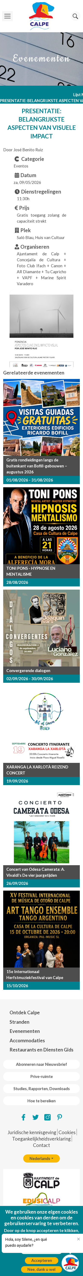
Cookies (67, 1132)
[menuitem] (41, 1012)
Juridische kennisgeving (31, 1132)
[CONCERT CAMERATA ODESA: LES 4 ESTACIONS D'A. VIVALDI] (41, 826)
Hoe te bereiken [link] (41, 1100)
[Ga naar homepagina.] (41, 16)
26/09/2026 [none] (17, 883)
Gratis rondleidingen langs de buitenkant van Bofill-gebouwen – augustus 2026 (36, 466)
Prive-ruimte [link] (41, 1076)
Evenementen (25, 1031)
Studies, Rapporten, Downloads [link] (41, 1088)
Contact (41, 1145)
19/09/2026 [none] (17, 781)
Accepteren (41, 1260)
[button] (75, 16)
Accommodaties (27, 1040)
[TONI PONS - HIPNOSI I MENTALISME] (41, 525)
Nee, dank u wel (41, 1269)
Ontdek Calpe (25, 1012)
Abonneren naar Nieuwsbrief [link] (41, 1064)
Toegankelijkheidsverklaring (41, 1139)
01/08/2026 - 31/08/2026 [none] (29, 480)
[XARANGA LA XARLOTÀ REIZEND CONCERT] (41, 724)
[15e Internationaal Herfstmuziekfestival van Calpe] (41, 929)
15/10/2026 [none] (17, 985)
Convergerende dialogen (28, 670)
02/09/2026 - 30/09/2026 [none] (29, 678)
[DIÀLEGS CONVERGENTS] (41, 628)
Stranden (19, 1022)
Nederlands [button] (40, 1158)
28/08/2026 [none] (17, 582)
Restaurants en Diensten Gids (41, 1050)
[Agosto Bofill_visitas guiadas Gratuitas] (41, 417)
